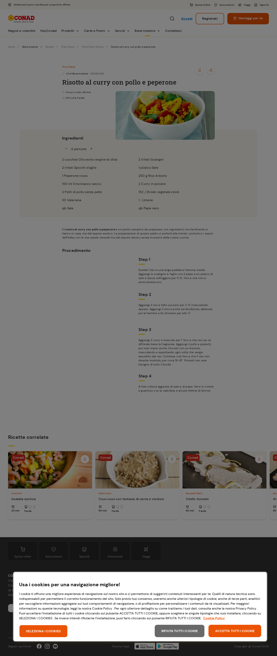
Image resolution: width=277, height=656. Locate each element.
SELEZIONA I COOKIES (43, 631)
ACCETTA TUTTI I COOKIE (234, 631)
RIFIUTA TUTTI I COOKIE (179, 631)
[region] (140, 607)
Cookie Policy (214, 618)
